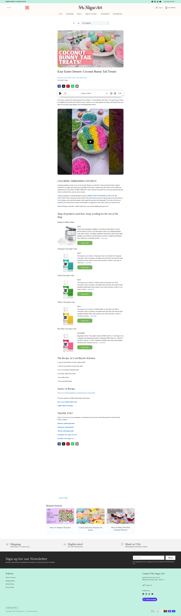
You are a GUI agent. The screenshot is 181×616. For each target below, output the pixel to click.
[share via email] (77, 86)
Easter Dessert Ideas (81, 77)
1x (106, 93)
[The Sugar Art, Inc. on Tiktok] (158, 2)
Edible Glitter (71, 77)
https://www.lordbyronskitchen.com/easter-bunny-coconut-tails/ (76, 393)
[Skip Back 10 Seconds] (111, 93)
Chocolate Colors (62, 77)
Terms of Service (11, 577)
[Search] (27, 8)
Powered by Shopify (32, 611)
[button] (74, 23)
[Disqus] (90, 471)
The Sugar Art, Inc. (20, 611)
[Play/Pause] (60, 93)
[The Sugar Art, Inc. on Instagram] (155, 2)
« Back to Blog (62, 498)
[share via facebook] (59, 86)
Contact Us (148, 585)
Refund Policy (10, 584)
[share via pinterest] (68, 86)
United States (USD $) (169, 1)
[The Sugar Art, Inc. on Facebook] (152, 2)
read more (104, 238)
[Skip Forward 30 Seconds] (115, 93)
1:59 (119, 93)
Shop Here (85, 243)
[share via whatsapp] (72, 86)
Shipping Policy (10, 581)
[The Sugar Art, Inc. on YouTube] (160, 2)
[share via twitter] (63, 86)
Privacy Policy (10, 587)
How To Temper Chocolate (60, 527)
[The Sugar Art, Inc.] (90, 8)
